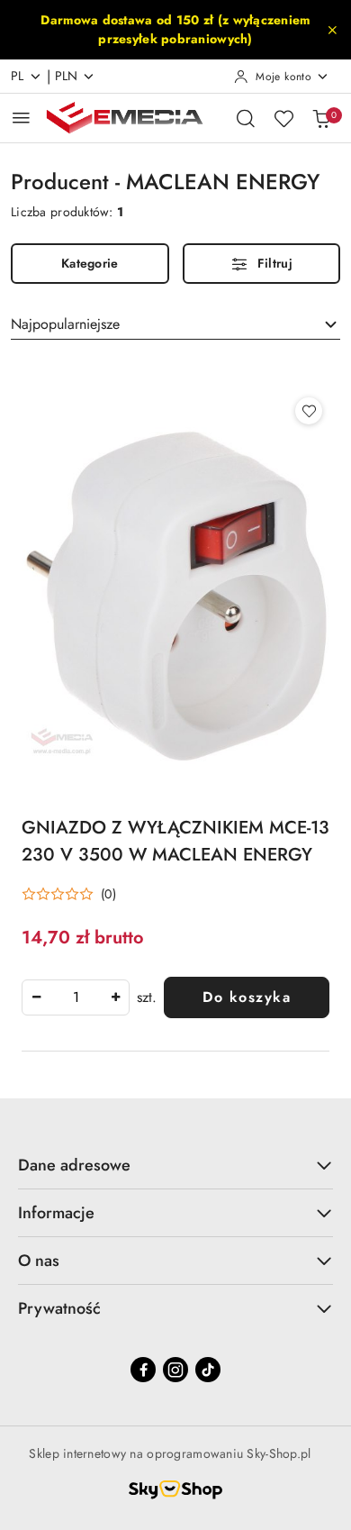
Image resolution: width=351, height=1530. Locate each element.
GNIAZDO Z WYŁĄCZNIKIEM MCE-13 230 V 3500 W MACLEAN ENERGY (175, 841)
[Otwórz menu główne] (21, 117)
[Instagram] (175, 1369)
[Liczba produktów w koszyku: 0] (321, 118)
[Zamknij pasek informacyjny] (332, 30)
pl (17, 76)
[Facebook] (143, 1369)
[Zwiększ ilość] (115, 997)
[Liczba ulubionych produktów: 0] (283, 118)
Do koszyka (246, 997)
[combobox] (175, 324)
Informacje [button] (56, 1213)
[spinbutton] (75, 997)
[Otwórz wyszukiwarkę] (246, 118)
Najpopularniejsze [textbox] (65, 324)
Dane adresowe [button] (74, 1165)
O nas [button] (38, 1260)
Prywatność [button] (59, 1308)
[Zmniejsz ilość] (36, 997)
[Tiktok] (207, 1369)
